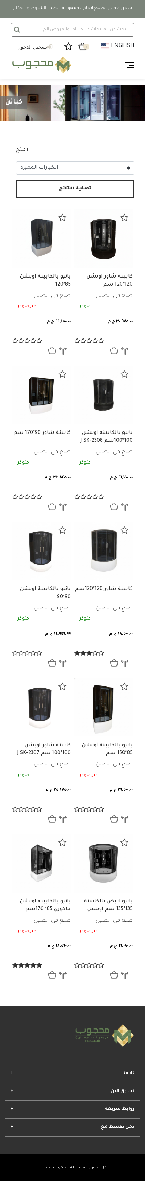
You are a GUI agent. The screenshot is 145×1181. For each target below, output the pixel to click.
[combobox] (72, 30)
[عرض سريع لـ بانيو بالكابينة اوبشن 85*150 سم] (114, 818)
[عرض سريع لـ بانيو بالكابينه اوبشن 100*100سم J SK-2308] (114, 506)
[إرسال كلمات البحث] (17, 29)
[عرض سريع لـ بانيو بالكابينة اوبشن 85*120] (52, 350)
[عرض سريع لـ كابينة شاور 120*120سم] (114, 662)
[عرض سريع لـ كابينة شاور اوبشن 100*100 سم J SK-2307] (52, 818)
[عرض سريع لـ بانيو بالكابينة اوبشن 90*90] (52, 662)
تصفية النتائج (75, 188)
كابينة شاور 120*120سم (104, 589)
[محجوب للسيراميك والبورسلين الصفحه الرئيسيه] (41, 65)
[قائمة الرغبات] (124, 217)
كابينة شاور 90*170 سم (42, 433)
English (121, 46)
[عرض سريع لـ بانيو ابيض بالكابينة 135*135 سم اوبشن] (114, 975)
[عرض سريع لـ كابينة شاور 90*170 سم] (52, 506)
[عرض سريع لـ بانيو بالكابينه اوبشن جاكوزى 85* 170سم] (52, 975)
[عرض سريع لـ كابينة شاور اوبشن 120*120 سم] (114, 350)
